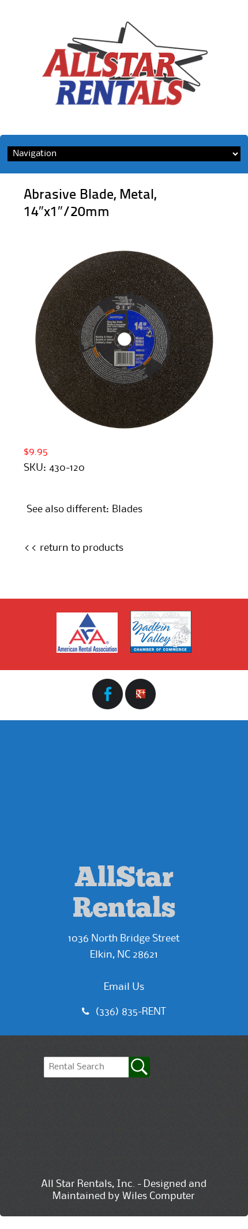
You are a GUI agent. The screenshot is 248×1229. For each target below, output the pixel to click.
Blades (127, 509)
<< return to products (73, 548)
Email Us (124, 987)
